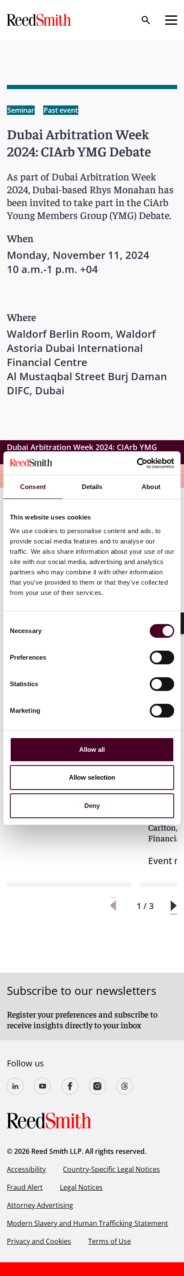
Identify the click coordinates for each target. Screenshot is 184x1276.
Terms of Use (109, 1241)
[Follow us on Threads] (125, 1086)
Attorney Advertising (40, 1205)
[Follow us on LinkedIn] (15, 1086)
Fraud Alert (25, 1187)
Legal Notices (81, 1187)
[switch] (162, 657)
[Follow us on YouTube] (42, 1086)
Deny (92, 805)
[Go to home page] (40, 20)
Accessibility (26, 1169)
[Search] (145, 20)
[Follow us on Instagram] (97, 1086)
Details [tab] (92, 486)
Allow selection (92, 777)
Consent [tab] (33, 486)
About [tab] (151, 486)
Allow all (92, 749)
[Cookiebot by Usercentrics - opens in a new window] (136, 463)
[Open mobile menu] (171, 20)
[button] (173, 906)
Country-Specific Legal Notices (111, 1169)
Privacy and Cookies (39, 1241)
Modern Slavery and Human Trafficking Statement (87, 1223)
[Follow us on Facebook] (70, 1086)
